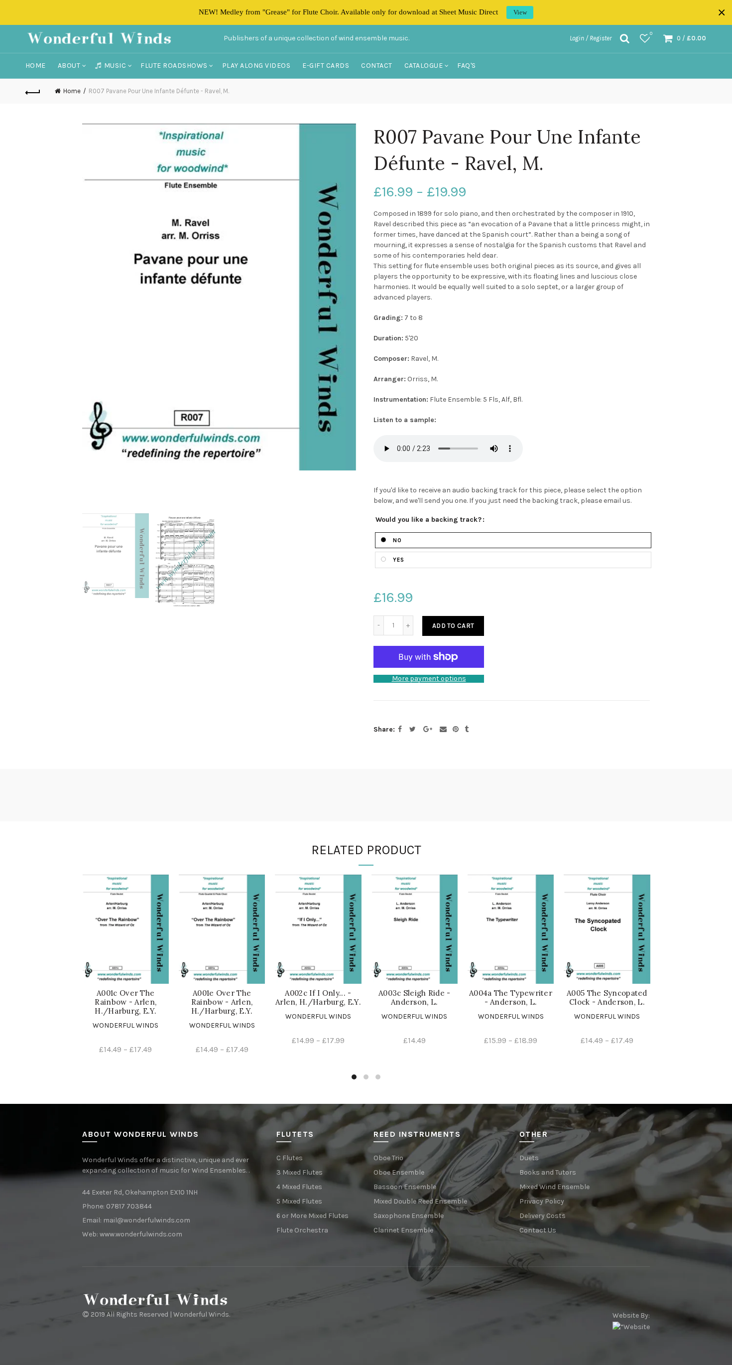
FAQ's (466, 65)
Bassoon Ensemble (404, 1187)
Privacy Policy (541, 1201)
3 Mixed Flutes (299, 1172)
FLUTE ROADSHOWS (174, 65)
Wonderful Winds (125, 1025)
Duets (529, 1158)
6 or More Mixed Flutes (312, 1216)
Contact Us (537, 1230)
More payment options (429, 679)
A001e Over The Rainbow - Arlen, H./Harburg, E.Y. (222, 1002)
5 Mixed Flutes (299, 1201)
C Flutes (289, 1158)
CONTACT (376, 65)
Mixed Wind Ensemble (554, 1187)
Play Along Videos (256, 65)
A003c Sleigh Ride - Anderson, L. (414, 998)
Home (35, 65)
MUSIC (115, 65)
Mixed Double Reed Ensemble (420, 1201)
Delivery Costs (542, 1216)
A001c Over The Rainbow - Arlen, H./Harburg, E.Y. (125, 1002)
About (69, 65)
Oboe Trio (388, 1158)
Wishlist (651, 33)
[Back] (33, 91)
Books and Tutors (547, 1172)
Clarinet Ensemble (403, 1230)
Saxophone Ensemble (408, 1216)
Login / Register (590, 38)
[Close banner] (722, 12)
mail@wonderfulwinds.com (146, 1220)
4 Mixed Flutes (299, 1187)
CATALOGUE (423, 65)
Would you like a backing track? (428, 520)
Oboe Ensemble (398, 1172)
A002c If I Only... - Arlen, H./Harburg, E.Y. (318, 998)
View (520, 12)
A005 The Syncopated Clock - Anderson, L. (607, 998)
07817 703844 (129, 1206)
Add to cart (453, 625)
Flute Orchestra (302, 1230)
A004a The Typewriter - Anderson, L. (510, 998)
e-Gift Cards (325, 65)
